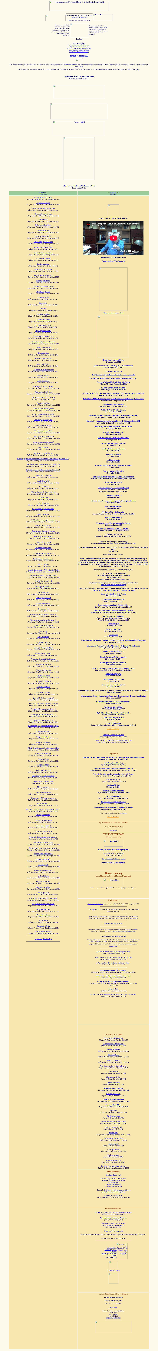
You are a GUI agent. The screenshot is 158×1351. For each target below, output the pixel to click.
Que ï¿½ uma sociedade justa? (43, 781)
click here (124, 813)
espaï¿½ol (83, 55)
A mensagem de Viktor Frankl (113, 599)
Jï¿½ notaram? (43, 219)
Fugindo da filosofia (43, 203)
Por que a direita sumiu (43, 425)
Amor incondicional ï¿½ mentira (43, 414)
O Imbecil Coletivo (113, 1270)
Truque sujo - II (43, 609)
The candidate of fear (113, 796)
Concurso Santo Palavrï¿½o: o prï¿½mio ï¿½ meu (113, 465)
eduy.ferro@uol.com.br (113, 1318)
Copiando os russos (43, 676)
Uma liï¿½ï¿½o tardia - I (43, 587)
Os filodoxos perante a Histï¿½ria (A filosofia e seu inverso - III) (113, 378)
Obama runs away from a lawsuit (113, 802)
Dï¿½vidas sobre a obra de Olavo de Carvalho (113, 713)
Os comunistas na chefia (43, 548)
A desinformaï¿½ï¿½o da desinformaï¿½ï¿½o (43, 726)
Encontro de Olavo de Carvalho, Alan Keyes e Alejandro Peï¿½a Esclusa (113, 646)
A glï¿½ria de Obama (43, 737)
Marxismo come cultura (117, 1180)
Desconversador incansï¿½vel (113, 432)
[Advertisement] (113, 199)
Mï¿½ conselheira (43, 787)
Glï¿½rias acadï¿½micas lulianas (43, 509)
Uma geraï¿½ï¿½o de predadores (43, 776)
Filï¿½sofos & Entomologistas (113, 404)
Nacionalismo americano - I (43, 854)
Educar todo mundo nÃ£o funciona (113, 970)
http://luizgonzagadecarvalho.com (79, 50)
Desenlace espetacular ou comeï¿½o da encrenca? (43, 809)
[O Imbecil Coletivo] (113, 1268)
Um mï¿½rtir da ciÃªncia (43, 831)
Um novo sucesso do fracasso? (43, 442)
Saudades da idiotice (43, 909)
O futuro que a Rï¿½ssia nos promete (43, 798)
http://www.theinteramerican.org (79, 47)
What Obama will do (113, 779)
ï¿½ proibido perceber (43, 642)
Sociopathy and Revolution (113, 1038)
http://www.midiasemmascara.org (79, 52)
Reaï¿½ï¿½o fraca (43, 375)
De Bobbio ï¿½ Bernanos (113, 1195)
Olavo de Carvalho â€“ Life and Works (79, 186)
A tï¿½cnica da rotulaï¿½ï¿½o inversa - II (43, 898)
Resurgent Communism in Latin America (113, 605)
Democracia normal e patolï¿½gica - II (43, 614)
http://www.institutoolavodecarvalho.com (79, 48)
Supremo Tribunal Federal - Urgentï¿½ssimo (113, 382)
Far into (112, 1133)
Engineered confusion (113, 1160)
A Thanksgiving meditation (113, 1088)
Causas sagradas (43, 486)
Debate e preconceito (43, 281)
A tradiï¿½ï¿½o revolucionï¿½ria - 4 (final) (43, 703)
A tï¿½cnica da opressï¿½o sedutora (43, 520)
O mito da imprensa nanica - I (43, 559)
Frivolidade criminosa (43, 664)
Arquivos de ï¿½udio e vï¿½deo (113, 859)
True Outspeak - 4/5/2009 (113, 707)
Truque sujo (43, 631)
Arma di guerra (113, 1182)
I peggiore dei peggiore (113, 1184)
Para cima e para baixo (43, 887)
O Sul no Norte (43, 498)
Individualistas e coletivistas (43, 842)
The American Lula (113, 1116)
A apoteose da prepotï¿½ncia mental (43, 659)
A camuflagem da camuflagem (43, 286)
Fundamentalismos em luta (43, 247)
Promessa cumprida (43, 314)
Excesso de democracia (43, 931)
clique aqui (113, 830)
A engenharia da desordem (43, 197)
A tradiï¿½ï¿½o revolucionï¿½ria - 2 (43, 715)
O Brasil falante (43, 876)
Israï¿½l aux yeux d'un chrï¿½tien (113, 1192)
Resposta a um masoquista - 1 (113, 651)
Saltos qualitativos (43, 514)
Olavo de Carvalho (71, 64)
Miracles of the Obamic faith (113, 791)
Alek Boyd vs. (113, 679)
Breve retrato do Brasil (43, 770)
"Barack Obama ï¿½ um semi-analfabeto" (113, 488)
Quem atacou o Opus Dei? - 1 (113, 718)
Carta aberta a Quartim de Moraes (43, 531)
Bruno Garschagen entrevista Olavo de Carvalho (106, 994)
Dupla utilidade (43, 447)
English (109, 1175)
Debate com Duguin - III (113, 482)
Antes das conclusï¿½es (43, 753)
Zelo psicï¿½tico (43, 353)
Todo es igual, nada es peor (43, 536)
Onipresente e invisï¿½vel (43, 392)
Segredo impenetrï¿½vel (43, 325)
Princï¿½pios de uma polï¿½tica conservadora (43, 748)
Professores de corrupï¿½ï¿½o (43, 336)
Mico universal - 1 (43, 804)
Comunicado (113, 635)
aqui (93, 909)
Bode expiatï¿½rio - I (43, 603)
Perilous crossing (113, 1155)
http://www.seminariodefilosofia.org (79, 45)
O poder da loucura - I (43, 542)
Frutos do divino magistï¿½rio (113, 449)
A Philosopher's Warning (113, 763)
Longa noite (43, 303)
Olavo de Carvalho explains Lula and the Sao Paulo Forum (113, 668)
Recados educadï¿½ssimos (113, 923)
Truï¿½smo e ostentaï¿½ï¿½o (113, 360)
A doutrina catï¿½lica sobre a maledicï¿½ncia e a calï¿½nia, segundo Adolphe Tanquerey (113, 640)
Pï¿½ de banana (43, 503)
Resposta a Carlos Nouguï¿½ (113, 471)
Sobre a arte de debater (43, 792)
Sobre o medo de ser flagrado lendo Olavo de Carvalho (113, 957)
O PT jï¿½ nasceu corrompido (113, 616)
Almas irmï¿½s (113, 624)
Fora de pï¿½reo (43, 759)
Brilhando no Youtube (43, 731)
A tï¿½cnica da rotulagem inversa (43, 904)
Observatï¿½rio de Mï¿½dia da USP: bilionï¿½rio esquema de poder (113, 415)
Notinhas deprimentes (43, 258)
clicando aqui (134, 918)
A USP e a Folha (43, 564)
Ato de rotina (43, 920)
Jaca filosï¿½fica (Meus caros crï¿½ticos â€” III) (43, 464)
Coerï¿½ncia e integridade (43, 431)
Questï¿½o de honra (43, 815)
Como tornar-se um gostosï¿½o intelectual (43, 848)
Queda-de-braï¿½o (43, 481)
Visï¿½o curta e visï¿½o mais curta (43, 208)
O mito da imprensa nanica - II (43, 553)
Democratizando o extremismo (43, 436)
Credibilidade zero (43, 231)
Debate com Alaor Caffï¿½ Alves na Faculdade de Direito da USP (113, 1224)
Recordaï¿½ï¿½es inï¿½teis (43, 420)
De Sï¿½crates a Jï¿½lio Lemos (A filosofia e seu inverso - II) (113, 375)
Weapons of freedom (113, 1060)
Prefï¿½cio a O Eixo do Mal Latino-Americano (113, 976)
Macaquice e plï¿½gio (113, 674)
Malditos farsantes (113, 460)
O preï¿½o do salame (113, 723)
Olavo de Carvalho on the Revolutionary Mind (113, 963)
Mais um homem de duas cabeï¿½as (43, 492)
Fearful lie (113, 1110)
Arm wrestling (113, 1071)
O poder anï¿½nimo (43, 292)
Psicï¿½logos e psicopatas (43, 269)
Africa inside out (113, 1055)
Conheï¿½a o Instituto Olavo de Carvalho (113, 529)
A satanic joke (113, 1144)
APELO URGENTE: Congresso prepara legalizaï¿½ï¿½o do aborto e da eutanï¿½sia (113, 393)
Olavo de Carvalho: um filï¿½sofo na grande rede (113, 951)
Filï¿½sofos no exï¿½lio (43, 653)
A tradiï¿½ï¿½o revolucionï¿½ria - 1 (43, 720)
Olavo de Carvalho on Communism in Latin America (113, 611)
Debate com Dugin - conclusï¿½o (113, 443)
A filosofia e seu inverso (113, 371)
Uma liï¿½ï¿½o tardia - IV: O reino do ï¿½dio (43, 570)
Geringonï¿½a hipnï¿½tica (43, 870)
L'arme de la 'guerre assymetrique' (117, 1190)
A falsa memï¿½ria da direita (43, 242)
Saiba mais (113, 1307)
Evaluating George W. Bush (113, 1138)
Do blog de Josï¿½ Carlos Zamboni (113, 410)
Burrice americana (43, 264)
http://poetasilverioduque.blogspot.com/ (123, 931)
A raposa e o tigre (43, 765)
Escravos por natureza (43, 670)
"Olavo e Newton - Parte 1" (95, 904)
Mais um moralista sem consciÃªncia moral (113, 438)
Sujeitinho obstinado (113, 454)
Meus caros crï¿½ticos (43, 475)
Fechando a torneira (43, 692)
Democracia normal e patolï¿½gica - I (43, 620)
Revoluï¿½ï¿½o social (43, 681)
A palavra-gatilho (43, 297)
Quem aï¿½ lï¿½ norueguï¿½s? (43, 698)
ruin (116, 1133)
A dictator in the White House (113, 1044)
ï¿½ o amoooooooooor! (113, 506)
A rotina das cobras (43, 403)
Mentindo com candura (43, 525)
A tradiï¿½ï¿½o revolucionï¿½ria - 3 (43, 709)
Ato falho (43, 308)
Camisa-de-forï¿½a (43, 926)
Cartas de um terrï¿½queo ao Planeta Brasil (113, 981)
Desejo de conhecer (43, 915)
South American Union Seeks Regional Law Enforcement (113, 366)
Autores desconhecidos (43, 859)
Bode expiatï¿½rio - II (43, 598)
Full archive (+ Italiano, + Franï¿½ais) (113, 1179)
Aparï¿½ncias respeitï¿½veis (43, 275)
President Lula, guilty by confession (113, 1166)
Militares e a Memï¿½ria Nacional (43, 397)
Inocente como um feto (43, 347)
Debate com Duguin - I (113, 517)
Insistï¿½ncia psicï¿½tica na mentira (113, 657)
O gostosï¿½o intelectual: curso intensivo (43, 837)
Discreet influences (113, 1083)
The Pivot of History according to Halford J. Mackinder (113, 477)
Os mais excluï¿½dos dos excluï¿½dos (113, 1218)
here (138, 69)
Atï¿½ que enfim (43, 637)
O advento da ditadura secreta (43, 386)
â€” (124, 807)
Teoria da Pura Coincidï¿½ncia (43, 409)
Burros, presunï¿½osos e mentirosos (113, 663)
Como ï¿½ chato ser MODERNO (113, 388)
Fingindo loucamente (43, 742)
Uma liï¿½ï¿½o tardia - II (43, 581)
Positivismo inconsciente (43, 236)
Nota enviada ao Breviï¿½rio (113, 685)
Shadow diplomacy (113, 1049)
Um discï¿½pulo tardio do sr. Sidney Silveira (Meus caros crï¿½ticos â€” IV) (43, 459)
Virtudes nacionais (43, 381)
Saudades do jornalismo (43, 358)
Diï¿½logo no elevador (43, 331)
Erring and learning (113, 1149)
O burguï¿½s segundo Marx (43, 648)
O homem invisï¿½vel (43, 826)
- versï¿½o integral (129, 994)
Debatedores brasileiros (43, 225)
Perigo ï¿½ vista (43, 893)
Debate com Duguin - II (113, 495)
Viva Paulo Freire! (43, 364)
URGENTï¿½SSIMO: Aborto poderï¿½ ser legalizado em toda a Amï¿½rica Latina (113, 399)
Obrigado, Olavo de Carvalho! (113, 512)
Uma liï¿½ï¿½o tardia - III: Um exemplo (43, 575)
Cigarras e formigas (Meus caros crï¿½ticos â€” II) (43, 470)
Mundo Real (113, 989)
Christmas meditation (113, 1077)
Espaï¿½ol (116, 1175)
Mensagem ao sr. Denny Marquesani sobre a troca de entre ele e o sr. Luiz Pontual (113, 696)
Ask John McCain (113, 785)
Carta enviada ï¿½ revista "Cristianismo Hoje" (113, 701)
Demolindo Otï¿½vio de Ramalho (43, 342)
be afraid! (129, 807)
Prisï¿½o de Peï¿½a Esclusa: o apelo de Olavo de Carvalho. (113, 590)
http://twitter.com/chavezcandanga (113, 585)
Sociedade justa (43, 865)
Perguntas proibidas (43, 687)
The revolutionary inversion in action (113, 1121)
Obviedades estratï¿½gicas (43, 453)
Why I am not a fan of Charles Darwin (113, 1066)
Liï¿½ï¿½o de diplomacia (43, 820)
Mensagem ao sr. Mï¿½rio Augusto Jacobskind (113, 523)
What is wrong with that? (113, 1127)
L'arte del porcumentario (113, 1186)
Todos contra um (43, 592)
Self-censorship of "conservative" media (108, 807)
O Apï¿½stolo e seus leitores (43, 253)
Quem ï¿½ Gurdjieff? (113, 629)
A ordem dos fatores (43, 320)
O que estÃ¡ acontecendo (43, 214)
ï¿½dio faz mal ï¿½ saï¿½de (43, 626)
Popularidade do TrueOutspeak (113, 261)
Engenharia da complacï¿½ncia (43, 370)
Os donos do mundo (43, 881)
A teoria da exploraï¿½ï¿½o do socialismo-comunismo (113, 1212)
